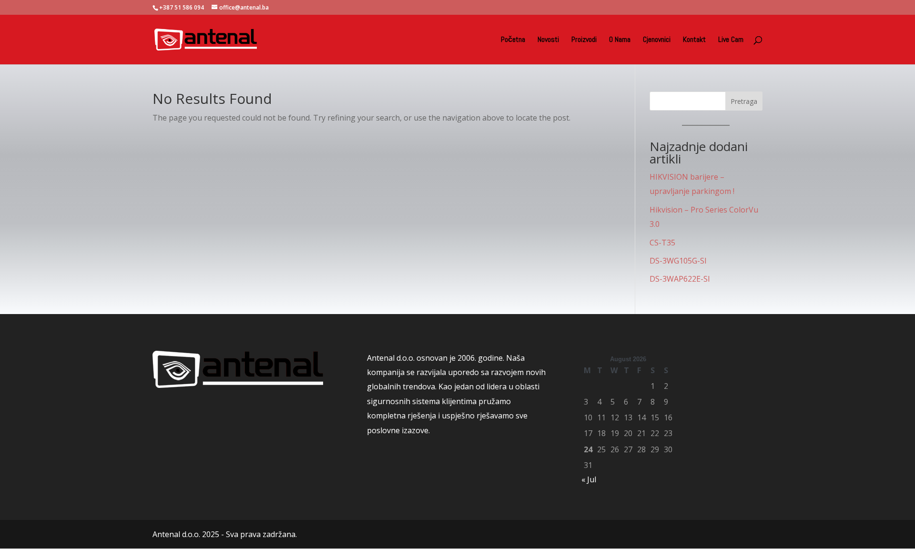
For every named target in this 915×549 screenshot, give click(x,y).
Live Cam (730, 40)
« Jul (588, 479)
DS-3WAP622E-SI (680, 279)
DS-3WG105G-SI (678, 260)
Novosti (548, 40)
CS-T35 (662, 242)
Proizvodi (584, 40)
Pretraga (744, 101)
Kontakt (694, 40)
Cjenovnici (657, 40)
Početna (513, 40)
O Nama (619, 40)
